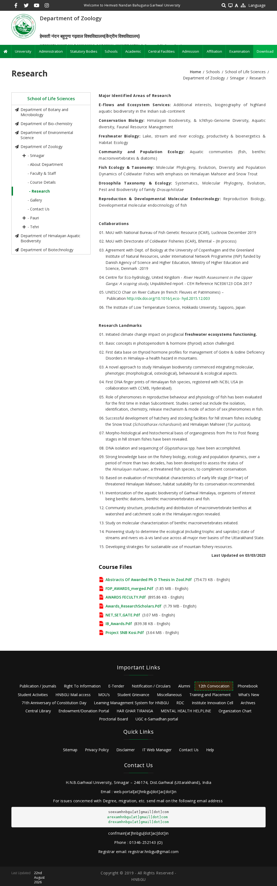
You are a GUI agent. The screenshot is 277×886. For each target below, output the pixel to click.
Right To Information (82, 686)
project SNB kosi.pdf (124, 632)
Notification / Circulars (151, 686)
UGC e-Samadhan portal (157, 718)
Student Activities (33, 694)
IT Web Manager (157, 749)
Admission (190, 51)
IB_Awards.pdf (118, 623)
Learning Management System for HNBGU (131, 702)
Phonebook (248, 686)
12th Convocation (213, 686)
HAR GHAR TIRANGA (135, 710)
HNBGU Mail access (73, 694)
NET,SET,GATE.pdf (122, 614)
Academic (133, 51)
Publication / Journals (37, 686)
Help (210, 749)
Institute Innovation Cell (212, 702)
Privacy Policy (97, 749)
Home (195, 71)
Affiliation (214, 51)
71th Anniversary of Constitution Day (54, 702)
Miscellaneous (169, 694)
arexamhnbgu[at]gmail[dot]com (137, 817)
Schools (111, 51)
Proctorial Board (113, 718)
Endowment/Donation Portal (83, 710)
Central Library (38, 710)
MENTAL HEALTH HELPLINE (186, 710)
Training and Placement (210, 694)
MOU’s (104, 694)
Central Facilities (161, 51)
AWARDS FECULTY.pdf (125, 597)
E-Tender (116, 686)
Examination (239, 51)
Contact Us (189, 749)
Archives (248, 702)
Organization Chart (235, 710)
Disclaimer (125, 749)
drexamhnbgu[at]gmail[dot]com (138, 822)
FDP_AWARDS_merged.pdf (129, 588)
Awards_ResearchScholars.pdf (133, 606)
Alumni (184, 686)
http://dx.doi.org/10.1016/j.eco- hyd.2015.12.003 (168, 298)
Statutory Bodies (83, 51)
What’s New (248, 694)
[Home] (23, 25)
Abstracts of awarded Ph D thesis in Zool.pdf (148, 579)
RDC (180, 702)
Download (265, 51)
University (23, 51)
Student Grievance (133, 694)
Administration (51, 51)
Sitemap (70, 749)
